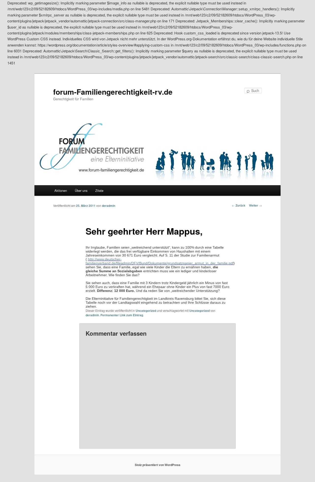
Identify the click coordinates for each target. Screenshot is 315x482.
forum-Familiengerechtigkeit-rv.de (113, 91)
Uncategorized (146, 310)
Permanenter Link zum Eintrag (121, 315)
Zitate (99, 190)
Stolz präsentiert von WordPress (157, 465)
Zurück (238, 205)
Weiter (255, 205)
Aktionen (60, 190)
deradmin (108, 205)
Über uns (81, 190)
